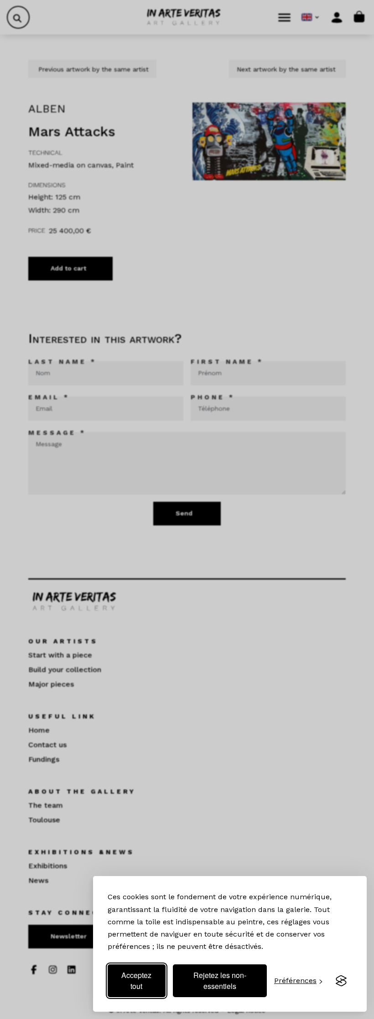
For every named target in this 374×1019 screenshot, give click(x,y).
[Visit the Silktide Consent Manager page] (341, 981)
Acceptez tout (136, 980)
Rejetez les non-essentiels (219, 980)
